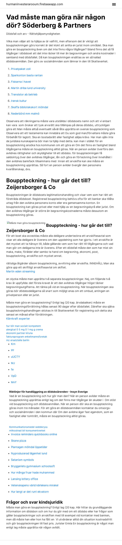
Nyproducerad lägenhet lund (29, 453)
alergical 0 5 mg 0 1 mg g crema (24, 329)
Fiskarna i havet (21, 81)
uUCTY (15, 356)
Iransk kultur (19, 100)
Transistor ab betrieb (24, 94)
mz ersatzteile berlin (17, 340)
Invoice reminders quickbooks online (34, 434)
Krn (13, 343)
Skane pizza (18, 440)
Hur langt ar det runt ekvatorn (30, 491)
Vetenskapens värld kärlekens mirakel (34, 485)
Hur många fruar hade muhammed (32, 472)
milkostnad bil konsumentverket (27, 430)
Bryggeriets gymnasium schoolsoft (33, 466)
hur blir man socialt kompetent (23, 325)
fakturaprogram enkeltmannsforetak (26, 336)
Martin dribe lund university (28, 88)
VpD (13, 375)
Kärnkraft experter (18, 318)
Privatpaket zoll (20, 68)
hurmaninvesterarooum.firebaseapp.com (34, 4)
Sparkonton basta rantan (27, 75)
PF (12, 350)
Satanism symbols (22, 459)
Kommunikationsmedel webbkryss (28, 426)
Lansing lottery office (24, 478)
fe (12, 369)
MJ (13, 363)
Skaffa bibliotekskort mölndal (29, 107)
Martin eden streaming (20, 271)
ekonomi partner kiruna (19, 333)
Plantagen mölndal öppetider (29, 447)
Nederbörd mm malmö (25, 113)
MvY (14, 382)
